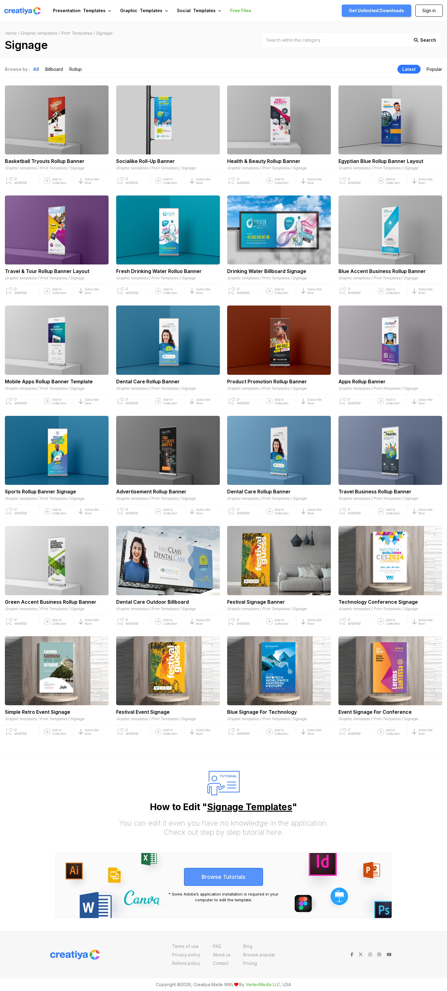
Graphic (141, 10)
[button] (93, 181)
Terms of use (185, 946)
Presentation (79, 10)
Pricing (250, 963)
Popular (434, 69)
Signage (77, 168)
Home (10, 33)
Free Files (240, 10)
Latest (409, 69)
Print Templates (76, 33)
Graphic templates (38, 33)
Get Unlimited (376, 10)
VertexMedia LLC (263, 984)
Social (196, 10)
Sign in (429, 10)
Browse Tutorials (223, 877)
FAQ (217, 946)
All (36, 69)
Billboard (54, 69)
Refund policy (186, 963)
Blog (247, 946)
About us (221, 954)
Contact (220, 963)
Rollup (75, 69)
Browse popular (259, 954)
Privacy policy (186, 954)
